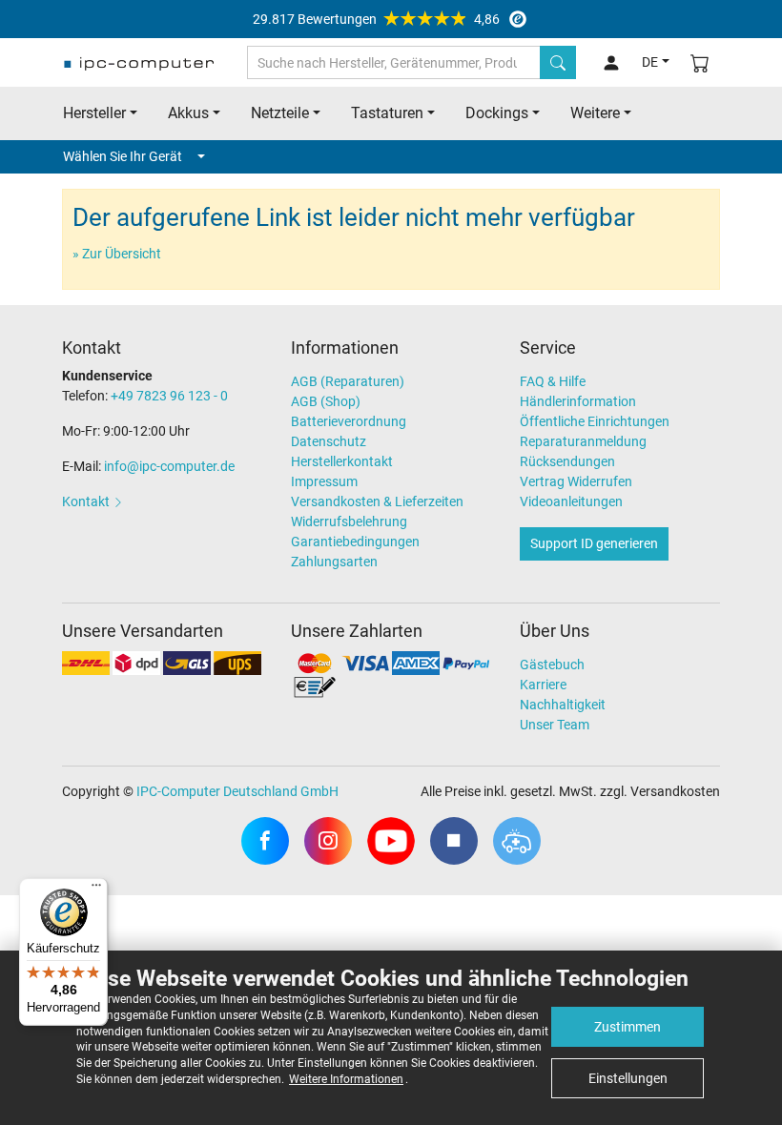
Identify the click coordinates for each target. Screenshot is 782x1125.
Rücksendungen (567, 461)
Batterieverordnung (348, 421)
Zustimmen (627, 1026)
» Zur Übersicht (116, 253)
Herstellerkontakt (342, 461)
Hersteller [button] (94, 113)
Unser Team (554, 724)
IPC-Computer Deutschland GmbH (237, 791)
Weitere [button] (595, 113)
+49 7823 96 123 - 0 (169, 395)
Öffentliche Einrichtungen (594, 421)
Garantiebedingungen (355, 541)
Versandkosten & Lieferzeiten (377, 501)
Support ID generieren (594, 543)
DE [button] (650, 62)
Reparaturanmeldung (583, 441)
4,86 (376, 19)
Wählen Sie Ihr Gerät (122, 156)
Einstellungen (628, 1078)
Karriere (543, 684)
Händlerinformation (578, 401)
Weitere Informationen (346, 1079)
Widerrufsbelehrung (349, 521)
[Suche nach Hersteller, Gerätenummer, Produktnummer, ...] (558, 62)
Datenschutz (328, 441)
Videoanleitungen (571, 501)
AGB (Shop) (325, 401)
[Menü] (96, 889)
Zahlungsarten (334, 561)
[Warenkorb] (700, 62)
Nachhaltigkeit (563, 704)
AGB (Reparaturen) (347, 381)
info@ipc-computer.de (169, 466)
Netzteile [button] (280, 113)
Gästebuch (552, 664)
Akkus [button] (188, 113)
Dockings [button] (496, 113)
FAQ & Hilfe (553, 381)
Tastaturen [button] (387, 113)
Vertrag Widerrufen (576, 481)
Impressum (324, 481)
